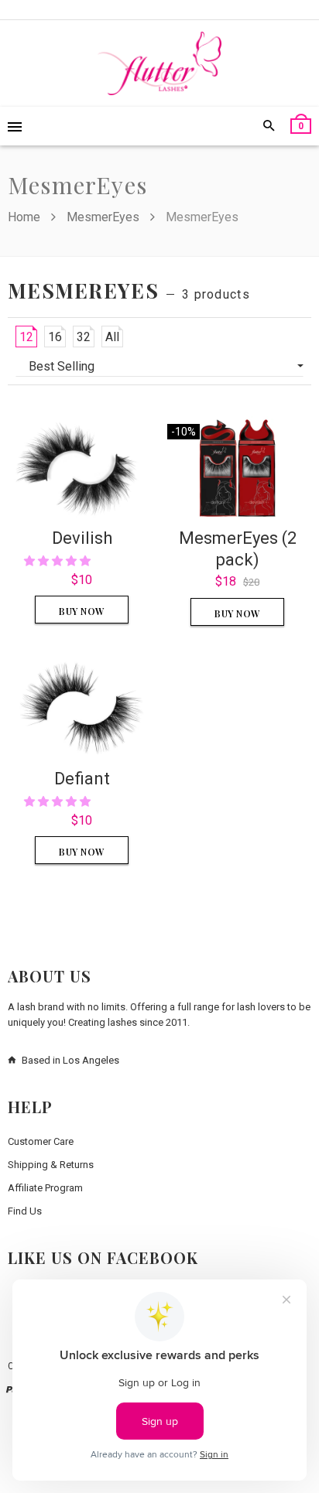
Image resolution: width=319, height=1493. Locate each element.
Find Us (25, 1211)
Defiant (82, 778)
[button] (58, 561)
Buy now (82, 611)
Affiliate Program (45, 1188)
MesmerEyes (103, 217)
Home (25, 217)
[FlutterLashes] (159, 63)
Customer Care (41, 1141)
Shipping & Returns (51, 1164)
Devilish (82, 538)
